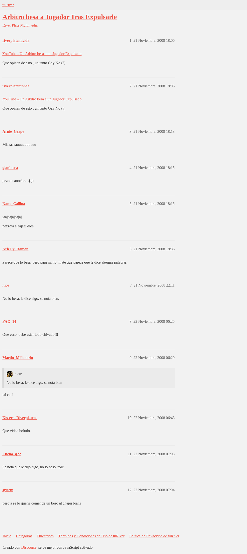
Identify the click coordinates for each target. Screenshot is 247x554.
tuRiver (8, 5)
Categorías (24, 536)
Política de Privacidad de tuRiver (154, 536)
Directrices (45, 536)
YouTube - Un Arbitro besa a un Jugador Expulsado (42, 54)
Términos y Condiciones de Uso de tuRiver (91, 536)
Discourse (28, 547)
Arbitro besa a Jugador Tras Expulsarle (59, 17)
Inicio (7, 536)
